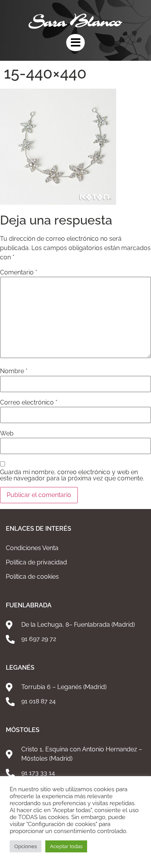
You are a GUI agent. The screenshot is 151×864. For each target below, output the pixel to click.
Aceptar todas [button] (66, 846)
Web (7, 433)
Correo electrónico (28, 402)
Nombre (13, 371)
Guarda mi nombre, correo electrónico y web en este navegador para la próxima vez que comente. (72, 475)
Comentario (18, 272)
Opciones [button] (25, 846)
